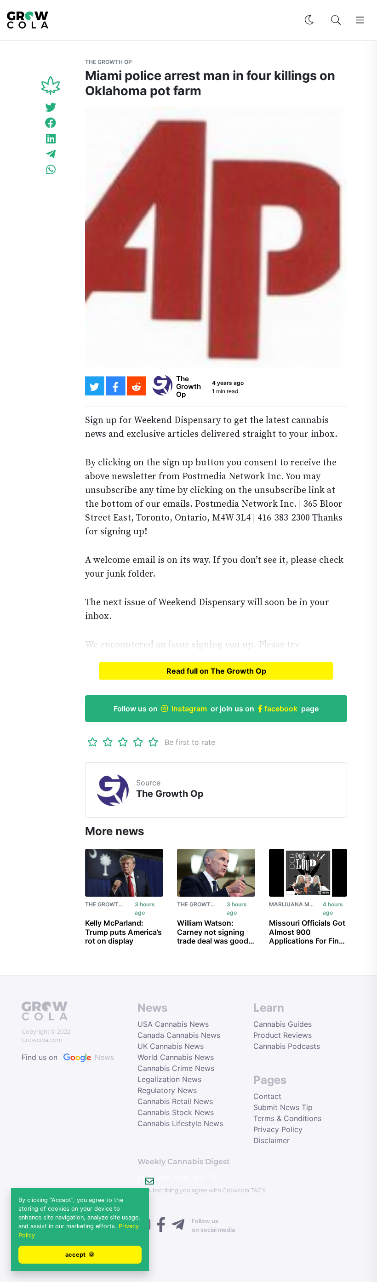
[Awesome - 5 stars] (153, 742)
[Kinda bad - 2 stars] (107, 742)
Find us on (68, 1057)
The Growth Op (108, 61)
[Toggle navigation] (360, 20)
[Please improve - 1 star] (92, 742)
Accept (76, 1254)
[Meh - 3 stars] (123, 742)
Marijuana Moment (299, 904)
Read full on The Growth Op (216, 670)
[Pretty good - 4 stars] (138, 742)
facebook (280, 708)
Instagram (189, 708)
